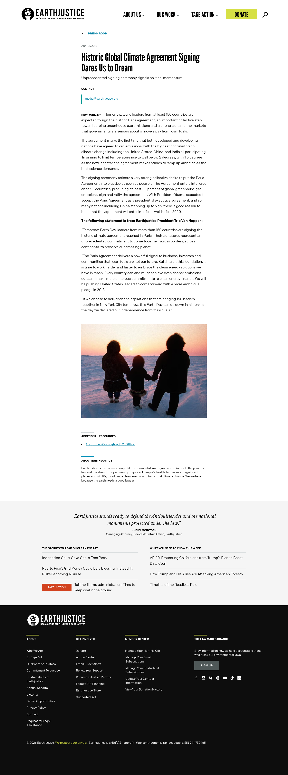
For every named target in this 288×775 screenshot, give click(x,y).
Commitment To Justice (43, 670)
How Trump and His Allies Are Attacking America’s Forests (196, 574)
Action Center (85, 657)
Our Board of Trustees (41, 664)
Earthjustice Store (88, 690)
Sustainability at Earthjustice (38, 679)
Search (264, 14)
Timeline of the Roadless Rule (173, 584)
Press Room (98, 33)
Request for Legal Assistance (39, 723)
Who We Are (34, 651)
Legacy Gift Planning (90, 684)
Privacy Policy (36, 707)
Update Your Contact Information (139, 681)
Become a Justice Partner (93, 677)
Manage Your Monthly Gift (142, 651)
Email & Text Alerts (88, 664)
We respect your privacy (71, 742)
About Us (132, 14)
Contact (32, 714)
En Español (34, 657)
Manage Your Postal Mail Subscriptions (142, 670)
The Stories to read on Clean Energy (70, 548)
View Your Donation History (143, 689)
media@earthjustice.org (101, 98)
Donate (241, 14)
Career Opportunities (41, 701)
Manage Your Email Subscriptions (138, 659)
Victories (33, 694)
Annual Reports (37, 688)
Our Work (166, 14)
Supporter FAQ (86, 697)
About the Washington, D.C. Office (110, 444)
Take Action (203, 14)
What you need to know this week (175, 548)
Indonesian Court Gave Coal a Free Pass (74, 557)
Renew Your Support (89, 670)
